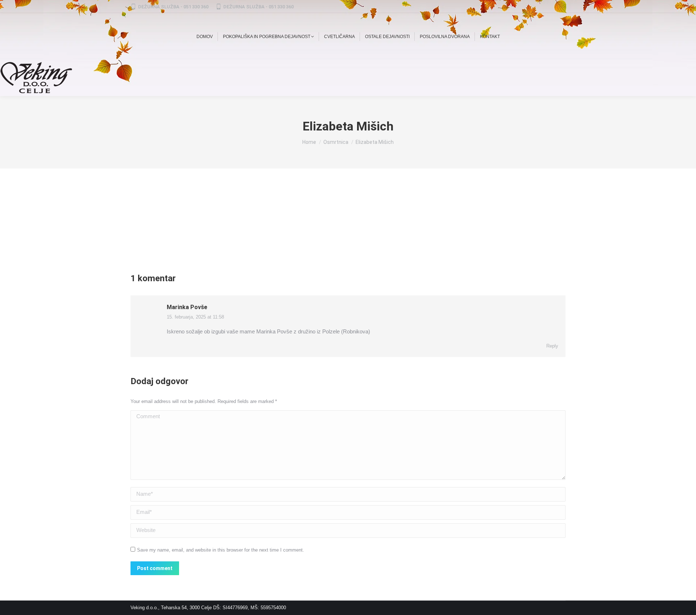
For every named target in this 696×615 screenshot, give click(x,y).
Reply (552, 346)
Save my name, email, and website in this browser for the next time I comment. (220, 550)
